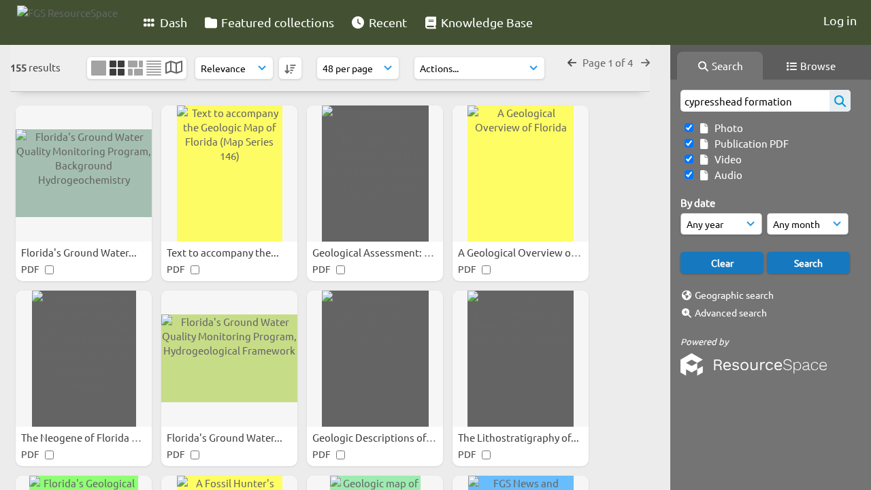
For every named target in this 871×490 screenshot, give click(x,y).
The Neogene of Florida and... (90, 437)
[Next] (645, 62)
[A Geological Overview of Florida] (521, 173)
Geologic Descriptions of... (374, 437)
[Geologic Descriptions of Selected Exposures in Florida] (375, 359)
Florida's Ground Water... (80, 252)
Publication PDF (749, 143)
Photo (726, 127)
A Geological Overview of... (521, 252)
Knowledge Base (485, 22)
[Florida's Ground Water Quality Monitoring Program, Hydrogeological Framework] (229, 359)
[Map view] (174, 68)
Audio (726, 174)
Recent (386, 22)
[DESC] (290, 68)
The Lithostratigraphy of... (519, 437)
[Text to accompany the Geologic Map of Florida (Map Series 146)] (229, 173)
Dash (172, 22)
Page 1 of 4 (608, 62)
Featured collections (276, 22)
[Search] (840, 101)
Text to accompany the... (224, 252)
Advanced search (731, 312)
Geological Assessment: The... (381, 252)
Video (726, 158)
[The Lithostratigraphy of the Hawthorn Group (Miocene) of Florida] (521, 359)
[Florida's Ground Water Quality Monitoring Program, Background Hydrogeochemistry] (84, 173)
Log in (840, 20)
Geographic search (734, 295)
